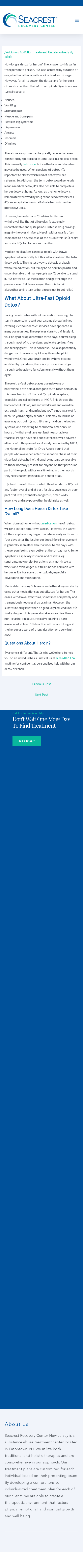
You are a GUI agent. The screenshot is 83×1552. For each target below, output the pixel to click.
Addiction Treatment (33, 52)
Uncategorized (57, 52)
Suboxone (29, 164)
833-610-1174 (65, 658)
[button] (76, 20)
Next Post (41, 694)
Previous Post (41, 684)
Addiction (12, 52)
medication (49, 523)
